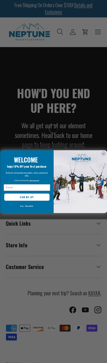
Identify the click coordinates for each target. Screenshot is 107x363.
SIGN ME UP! (27, 197)
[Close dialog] (104, 153)
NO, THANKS (26, 206)
